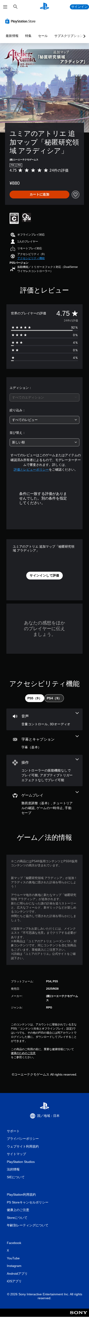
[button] (31, 258)
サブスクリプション (68, 36)
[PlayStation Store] (21, 21)
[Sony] (78, 1316)
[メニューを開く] (5, 7)
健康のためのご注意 (23, 1053)
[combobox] (44, 397)
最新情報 (12, 36)
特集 (28, 36)
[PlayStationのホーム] (44, 6)
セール (43, 36)
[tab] (34, 698)
